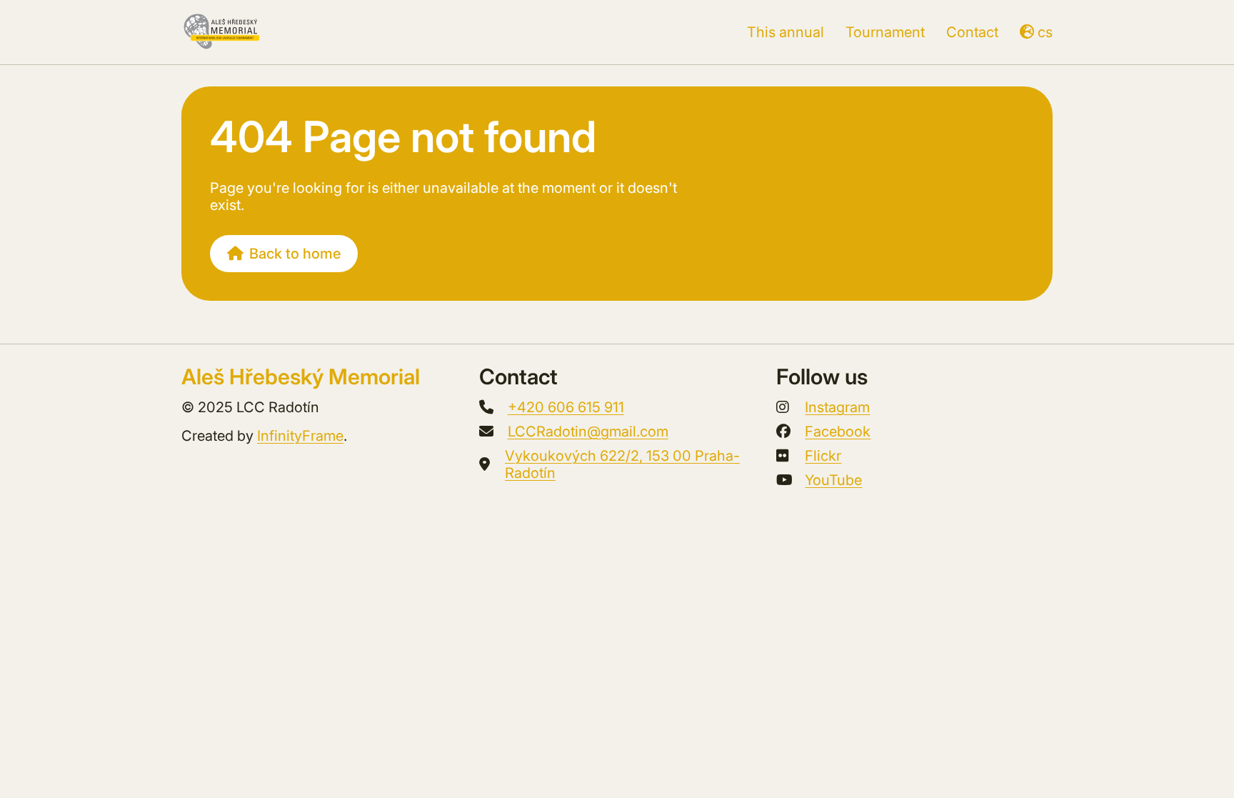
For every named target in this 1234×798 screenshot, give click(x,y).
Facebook (838, 431)
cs (1045, 32)
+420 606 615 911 (566, 407)
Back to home (295, 253)
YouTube (833, 480)
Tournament (885, 32)
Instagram (837, 407)
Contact (972, 32)
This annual (785, 32)
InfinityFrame (300, 435)
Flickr (823, 455)
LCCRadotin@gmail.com (588, 431)
